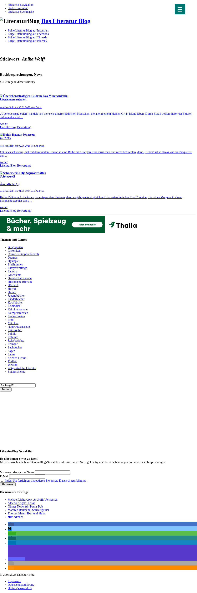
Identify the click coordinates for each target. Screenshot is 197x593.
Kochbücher (15, 302)
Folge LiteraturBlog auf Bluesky (27, 40)
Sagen (11, 350)
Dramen (13, 257)
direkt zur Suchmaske (21, 11)
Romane (13, 344)
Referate (13, 337)
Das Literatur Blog (65, 20)
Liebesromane (16, 316)
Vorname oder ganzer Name (17, 472)
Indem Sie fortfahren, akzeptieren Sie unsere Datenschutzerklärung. (45, 480)
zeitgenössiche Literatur (22, 368)
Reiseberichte (16, 340)
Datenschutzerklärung (21, 584)
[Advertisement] (98, 418)
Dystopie (13, 261)
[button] (11, 524)
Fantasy (12, 271)
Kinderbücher (16, 299)
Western (13, 364)
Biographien (15, 247)
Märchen (13, 323)
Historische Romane (20, 281)
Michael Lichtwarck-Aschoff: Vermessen (33, 499)
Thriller (12, 361)
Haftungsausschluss (20, 588)
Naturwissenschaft (19, 326)
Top (187, 584)
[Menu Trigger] (180, 9)
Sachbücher (15, 347)
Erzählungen (15, 264)
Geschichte (14, 274)
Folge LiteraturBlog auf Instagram (28, 30)
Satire (11, 354)
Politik (12, 333)
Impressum (14, 581)
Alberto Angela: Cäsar (21, 503)
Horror (12, 288)
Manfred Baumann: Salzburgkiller (28, 510)
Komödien (14, 306)
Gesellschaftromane (20, 278)
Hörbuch (13, 285)
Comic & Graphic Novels (23, 254)
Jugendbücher (16, 295)
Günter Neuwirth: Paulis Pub (25, 506)
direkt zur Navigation (20, 4)
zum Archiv (15, 516)
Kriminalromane (18, 309)
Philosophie (15, 330)
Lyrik (11, 319)
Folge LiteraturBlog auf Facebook (28, 34)
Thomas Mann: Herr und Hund (27, 513)
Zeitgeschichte (16, 371)
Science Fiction (17, 357)
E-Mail (4, 476)
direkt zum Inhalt (18, 8)
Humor (12, 292)
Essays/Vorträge (17, 268)
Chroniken (14, 250)
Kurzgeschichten (18, 312)
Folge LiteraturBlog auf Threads (27, 37)
